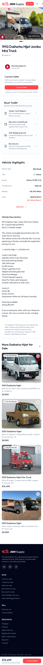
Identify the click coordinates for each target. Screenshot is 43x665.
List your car (6, 609)
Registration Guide (9, 633)
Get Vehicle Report (34, 200)
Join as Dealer (7, 613)
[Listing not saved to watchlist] (38, 356)
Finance (5, 627)
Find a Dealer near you (10, 595)
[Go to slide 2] (23, 41)
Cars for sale (7, 579)
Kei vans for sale (8, 592)
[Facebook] (16, 567)
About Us (5, 640)
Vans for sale (7, 585)
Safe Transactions (9, 637)
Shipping (5, 624)
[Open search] (37, 3)
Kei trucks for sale (8, 589)
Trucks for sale (7, 582)
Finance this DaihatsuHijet (11, 663)
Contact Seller (21, 87)
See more (20, 207)
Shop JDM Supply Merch (11, 598)
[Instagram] (10, 567)
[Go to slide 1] (20, 41)
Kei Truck (37, 169)
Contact (5, 643)
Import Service (7, 630)
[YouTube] (4, 567)
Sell (31, 3)
